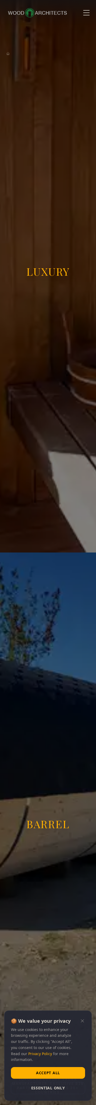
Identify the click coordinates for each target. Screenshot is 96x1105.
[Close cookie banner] (82, 1021)
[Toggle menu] (86, 12)
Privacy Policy (40, 1053)
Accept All (48, 1072)
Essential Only (48, 1087)
